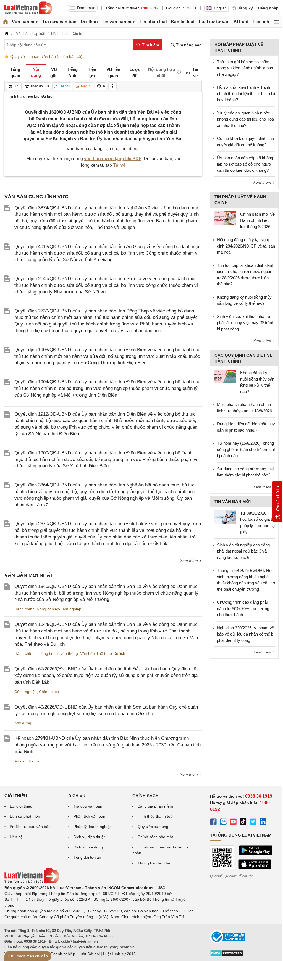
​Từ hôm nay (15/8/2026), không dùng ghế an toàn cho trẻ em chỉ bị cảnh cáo (246, 449)
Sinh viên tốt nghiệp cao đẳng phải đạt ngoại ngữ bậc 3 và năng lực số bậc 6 (243, 551)
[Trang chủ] (5, 21)
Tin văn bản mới (118, 21)
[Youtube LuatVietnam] (233, 822)
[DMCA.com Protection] (226, 955)
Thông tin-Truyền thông (57, 653)
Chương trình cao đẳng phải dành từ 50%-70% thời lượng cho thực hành (243, 608)
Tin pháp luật (153, 21)
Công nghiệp (25, 691)
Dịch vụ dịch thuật (89, 837)
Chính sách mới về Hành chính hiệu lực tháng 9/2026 (257, 220)
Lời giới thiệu (21, 806)
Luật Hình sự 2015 (119, 954)
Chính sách (49, 691)
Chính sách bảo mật (155, 837)
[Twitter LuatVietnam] (253, 822)
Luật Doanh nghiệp (58, 954)
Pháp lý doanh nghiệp (93, 826)
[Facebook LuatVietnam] (213, 822)
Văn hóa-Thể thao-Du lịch (102, 653)
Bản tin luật (183, 21)
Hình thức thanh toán (156, 816)
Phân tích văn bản (89, 816)
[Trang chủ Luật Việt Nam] (28, 8)
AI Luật (241, 21)
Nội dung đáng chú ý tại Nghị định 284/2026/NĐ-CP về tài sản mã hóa (246, 245)
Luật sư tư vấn (214, 21)
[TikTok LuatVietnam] (243, 822)
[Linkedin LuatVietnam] (263, 822)
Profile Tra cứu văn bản (30, 826)
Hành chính (24, 609)
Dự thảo (89, 21)
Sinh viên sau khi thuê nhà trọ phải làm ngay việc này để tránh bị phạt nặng (245, 322)
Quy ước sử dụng (153, 826)
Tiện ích (261, 21)
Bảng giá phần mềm (155, 806)
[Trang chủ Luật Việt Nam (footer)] (31, 882)
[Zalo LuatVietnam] (223, 822)
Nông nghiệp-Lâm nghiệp (59, 609)
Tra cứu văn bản (59, 21)
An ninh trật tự (26, 761)
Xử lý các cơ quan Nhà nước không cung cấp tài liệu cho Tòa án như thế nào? (245, 119)
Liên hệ (16, 837)
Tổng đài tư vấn (87, 857)
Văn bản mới (25, 21)
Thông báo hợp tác (154, 863)
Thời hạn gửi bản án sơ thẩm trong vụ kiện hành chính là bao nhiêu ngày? (245, 68)
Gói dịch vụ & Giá (181, 8)
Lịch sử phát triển (25, 816)
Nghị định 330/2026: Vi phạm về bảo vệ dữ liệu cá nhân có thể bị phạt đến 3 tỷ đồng (245, 634)
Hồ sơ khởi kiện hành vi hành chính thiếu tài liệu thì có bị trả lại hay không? (246, 93)
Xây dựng (22, 723)
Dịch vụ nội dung (88, 847)
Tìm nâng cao (188, 45)
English (220, 8)
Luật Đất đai (89, 954)
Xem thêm (189, 560)
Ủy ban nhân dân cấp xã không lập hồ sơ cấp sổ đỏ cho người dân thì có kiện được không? (245, 164)
